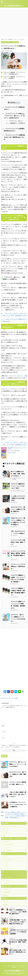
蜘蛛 (4, 835)
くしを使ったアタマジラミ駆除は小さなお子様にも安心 (18, 498)
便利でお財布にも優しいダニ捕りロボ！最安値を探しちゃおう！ (17, 952)
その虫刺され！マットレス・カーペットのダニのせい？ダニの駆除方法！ (17, 804)
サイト (3, 737)
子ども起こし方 (7, 889)
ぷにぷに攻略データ (8, 850)
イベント (6, 871)
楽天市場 (14, 452)
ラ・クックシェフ (9, 868)
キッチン (5, 856)
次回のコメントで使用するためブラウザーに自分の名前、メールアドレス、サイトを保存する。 (14, 746)
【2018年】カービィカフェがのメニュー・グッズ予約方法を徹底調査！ (18, 931)
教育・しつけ (7, 886)
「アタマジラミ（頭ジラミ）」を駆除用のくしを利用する (15, 122)
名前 (3, 725)
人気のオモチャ (8, 877)
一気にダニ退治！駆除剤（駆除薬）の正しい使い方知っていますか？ (17, 794)
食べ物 (5, 904)
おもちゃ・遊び (8, 838)
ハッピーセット (7, 847)
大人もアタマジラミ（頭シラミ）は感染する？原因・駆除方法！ (18, 509)
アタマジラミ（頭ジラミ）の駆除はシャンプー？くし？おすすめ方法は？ (17, 764)
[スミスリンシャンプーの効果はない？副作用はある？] (15, 691)
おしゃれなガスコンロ (9, 859)
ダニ (4, 829)
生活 (5, 853)
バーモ (6, 862)
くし (13, 491)
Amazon (9, 452)
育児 (5, 898)
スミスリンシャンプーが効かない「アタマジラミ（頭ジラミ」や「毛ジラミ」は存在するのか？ (14, 116)
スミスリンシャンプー (19, 491)
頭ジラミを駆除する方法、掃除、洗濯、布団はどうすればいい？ (18, 474)
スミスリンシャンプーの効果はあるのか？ (14, 108)
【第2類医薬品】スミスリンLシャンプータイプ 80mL (17, 448)
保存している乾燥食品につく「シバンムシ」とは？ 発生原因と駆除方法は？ (17, 911)
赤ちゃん (5, 901)
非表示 (18, 102)
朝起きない (6, 895)
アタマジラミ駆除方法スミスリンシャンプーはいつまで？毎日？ (18, 486)
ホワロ (6, 865)
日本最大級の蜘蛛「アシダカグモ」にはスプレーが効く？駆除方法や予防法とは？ (17, 921)
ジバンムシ (6, 832)
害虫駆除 (14, 479)
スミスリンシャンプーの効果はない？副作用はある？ (18, 566)
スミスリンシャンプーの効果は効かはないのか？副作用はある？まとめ (14, 137)
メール (4, 731)
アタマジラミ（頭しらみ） (8, 698)
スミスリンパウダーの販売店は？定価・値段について (18, 542)
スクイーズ (6, 883)
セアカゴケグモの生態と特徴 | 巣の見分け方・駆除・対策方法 (18, 942)
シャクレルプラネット (9, 844)
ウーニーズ (6, 880)
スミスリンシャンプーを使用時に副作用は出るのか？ (14, 129)
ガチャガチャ (6, 841)
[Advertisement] (14, 22)
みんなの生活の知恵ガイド (14, 6)
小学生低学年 (6, 892)
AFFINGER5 (18, 974)
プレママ (6, 874)
